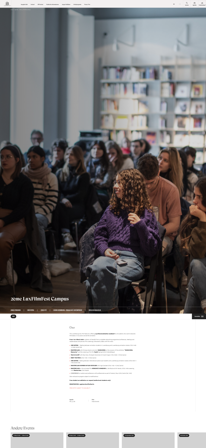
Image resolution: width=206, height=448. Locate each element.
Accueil (12, 9)
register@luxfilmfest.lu (86, 384)
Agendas (16, 9)
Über (13, 316)
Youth (96, 352)
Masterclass (77, 370)
